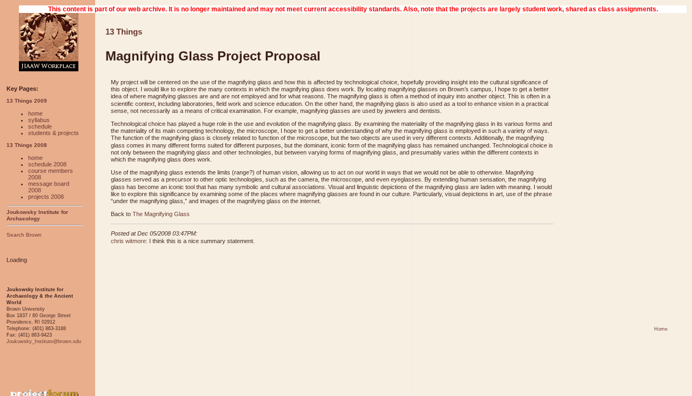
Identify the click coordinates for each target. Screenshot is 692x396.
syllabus (39, 120)
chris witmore (128, 241)
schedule (40, 126)
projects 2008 (46, 196)
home (35, 113)
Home (661, 329)
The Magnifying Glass (161, 214)
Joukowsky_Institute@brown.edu (43, 341)
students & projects (53, 133)
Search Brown (24, 235)
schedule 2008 (47, 164)
